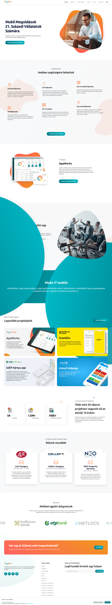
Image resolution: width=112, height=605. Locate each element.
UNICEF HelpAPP (65, 378)
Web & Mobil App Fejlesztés (22, 348)
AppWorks (11, 346)
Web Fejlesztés (11, 350)
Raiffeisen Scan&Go (66, 348)
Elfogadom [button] (107, 602)
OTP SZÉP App (12, 378)
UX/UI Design (11, 348)
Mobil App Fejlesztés (66, 350)
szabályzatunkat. (30, 603)
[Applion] (8, 2)
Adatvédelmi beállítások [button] (98, 602)
